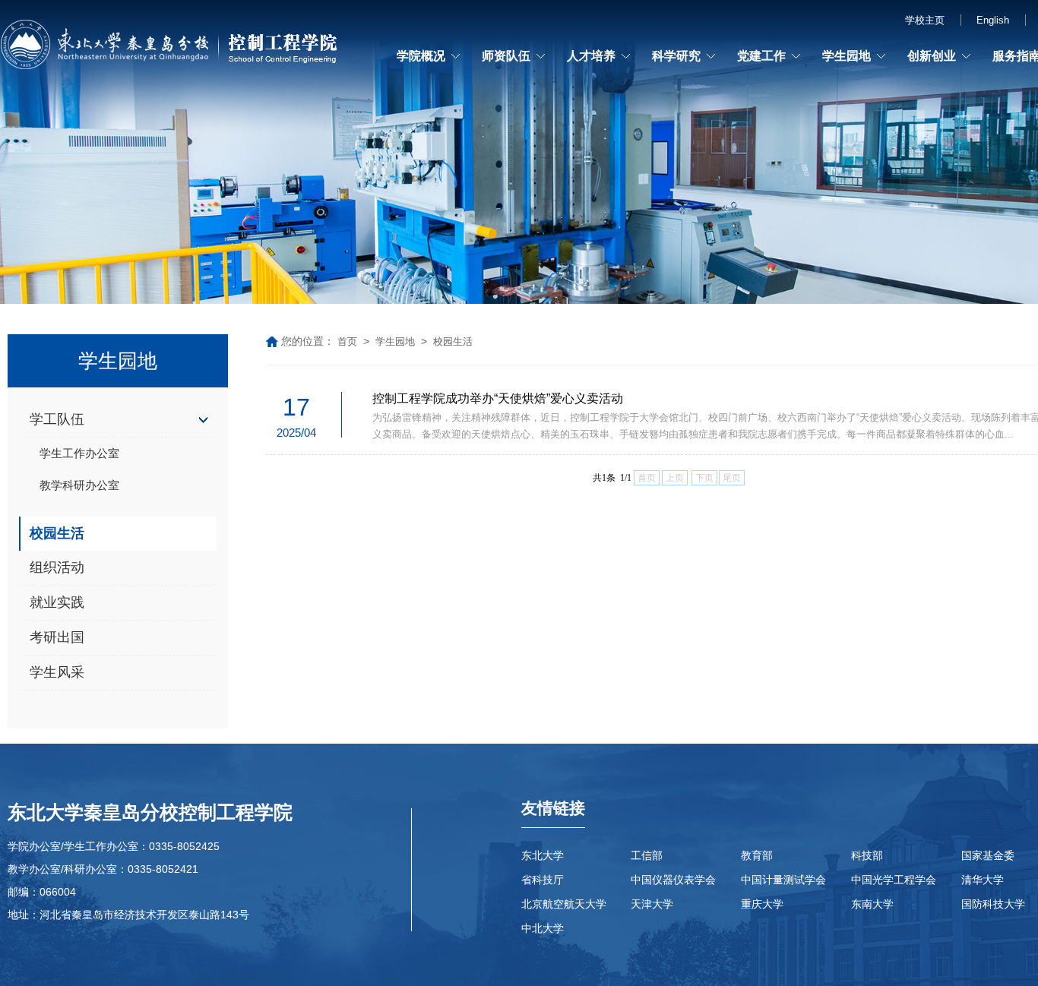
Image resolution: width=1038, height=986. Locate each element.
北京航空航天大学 (563, 904)
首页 (347, 341)
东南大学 (872, 904)
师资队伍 (506, 55)
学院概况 (421, 55)
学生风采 (57, 672)
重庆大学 (762, 904)
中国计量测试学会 (783, 880)
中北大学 (542, 928)
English (992, 20)
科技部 (867, 855)
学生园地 (846, 55)
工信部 (647, 855)
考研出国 (57, 637)
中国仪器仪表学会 (673, 880)
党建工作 (761, 55)
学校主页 (925, 20)
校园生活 (57, 533)
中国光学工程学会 (893, 880)
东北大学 (542, 855)
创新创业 (931, 55)
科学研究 (676, 55)
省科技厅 (542, 880)
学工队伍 (57, 419)
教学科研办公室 (79, 485)
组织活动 (57, 567)
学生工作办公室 (79, 453)
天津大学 (652, 904)
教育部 (757, 855)
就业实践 (57, 602)
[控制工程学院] (171, 47)
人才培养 (591, 55)
